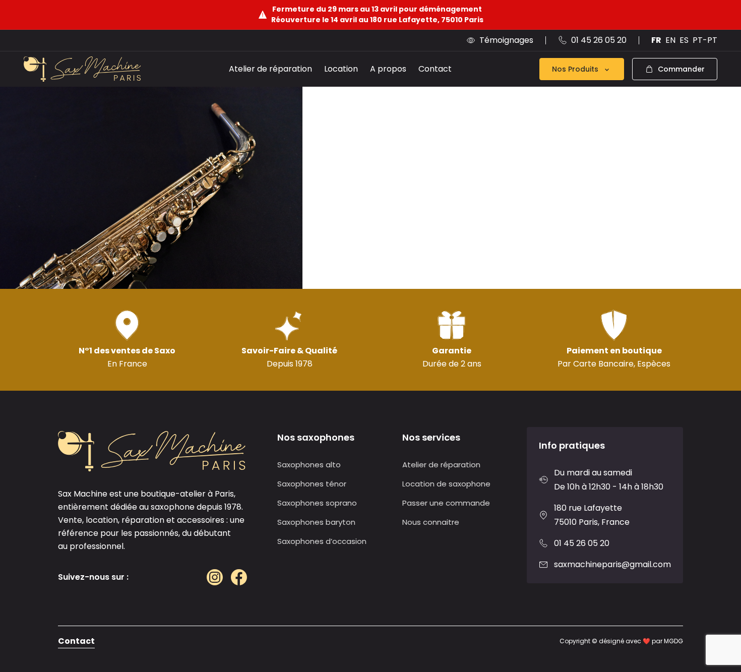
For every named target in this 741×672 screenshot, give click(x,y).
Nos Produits (575, 69)
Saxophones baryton (316, 522)
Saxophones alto (309, 464)
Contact (435, 69)
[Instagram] (215, 577)
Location (341, 69)
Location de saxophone (446, 483)
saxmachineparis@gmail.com (612, 564)
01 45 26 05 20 (581, 543)
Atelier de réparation (270, 69)
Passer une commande (446, 503)
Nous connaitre (430, 522)
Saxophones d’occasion (321, 541)
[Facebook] (239, 577)
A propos (388, 69)
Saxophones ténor (311, 483)
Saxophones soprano (317, 503)
